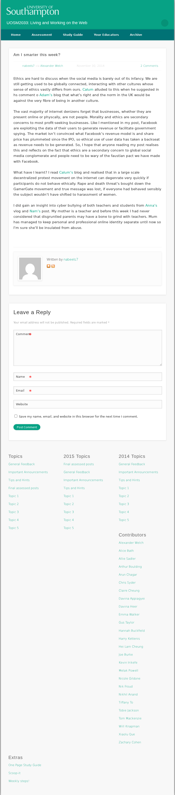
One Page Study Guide (24, 765)
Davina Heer (128, 606)
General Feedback (21, 464)
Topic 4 (13, 520)
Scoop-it (14, 773)
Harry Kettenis (129, 638)
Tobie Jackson (129, 710)
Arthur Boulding (130, 566)
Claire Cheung (129, 590)
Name (24, 378)
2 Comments (149, 65)
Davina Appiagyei (132, 598)
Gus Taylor (126, 622)
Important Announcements (28, 472)
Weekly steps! (18, 781)
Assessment (42, 34)
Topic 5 (13, 528)
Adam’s (45, 95)
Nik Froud (126, 686)
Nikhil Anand (128, 694)
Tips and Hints (19, 480)
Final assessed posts (23, 488)
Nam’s (35, 211)
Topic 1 (13, 496)
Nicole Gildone (129, 678)
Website (22, 404)
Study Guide (73, 34)
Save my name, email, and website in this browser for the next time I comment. (78, 416)
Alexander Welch (51, 65)
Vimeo (155, 23)
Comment (24, 335)
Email (24, 392)
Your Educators (106, 34)
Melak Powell (128, 670)
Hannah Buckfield (132, 630)
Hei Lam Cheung (131, 646)
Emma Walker (129, 614)
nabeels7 (28, 65)
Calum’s (66, 172)
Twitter (145, 23)
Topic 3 (13, 512)
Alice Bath (126, 550)
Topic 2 (13, 504)
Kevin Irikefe (128, 662)
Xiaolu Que (127, 734)
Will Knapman (129, 726)
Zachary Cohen (130, 742)
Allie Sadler (127, 558)
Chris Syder (127, 582)
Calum (87, 89)
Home (16, 34)
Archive (136, 34)
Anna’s (151, 205)
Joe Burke (126, 654)
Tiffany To (126, 702)
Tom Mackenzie (130, 718)
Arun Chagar (128, 574)
